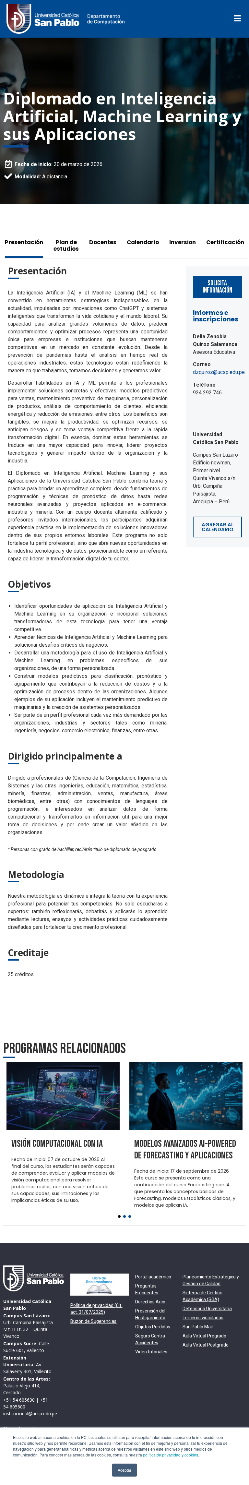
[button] (119, 1216)
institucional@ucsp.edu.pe (30, 1413)
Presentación (24, 242)
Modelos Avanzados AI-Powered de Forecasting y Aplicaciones (185, 1149)
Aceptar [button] (124, 1470)
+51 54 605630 (19, 1400)
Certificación (225, 242)
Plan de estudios (66, 245)
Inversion (182, 242)
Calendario (143, 242)
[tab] (26, 245)
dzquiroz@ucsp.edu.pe (219, 372)
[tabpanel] (89, 624)
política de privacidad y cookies (170, 1454)
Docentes (102, 242)
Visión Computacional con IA (57, 1144)
